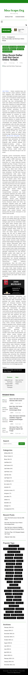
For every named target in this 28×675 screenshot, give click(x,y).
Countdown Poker (10, 560)
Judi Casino (13, 46)
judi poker (9, 572)
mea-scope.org (14, 10)
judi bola (18, 566)
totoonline (6, 502)
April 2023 (6, 652)
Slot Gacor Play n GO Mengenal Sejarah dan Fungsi (16, 428)
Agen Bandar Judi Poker (10, 548)
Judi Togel (20, 49)
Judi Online (21, 46)
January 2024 (7, 630)
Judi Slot (13, 49)
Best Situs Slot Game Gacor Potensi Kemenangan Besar (15, 408)
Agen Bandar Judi (13, 545)
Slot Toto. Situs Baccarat (17, 614)
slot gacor (6, 493)
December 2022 (8, 664)
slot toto (7, 614)
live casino (6, 484)
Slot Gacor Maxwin (9, 608)
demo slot (19, 560)
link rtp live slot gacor (13, 135)
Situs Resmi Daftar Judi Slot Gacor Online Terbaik (12, 370)
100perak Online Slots (10, 537)
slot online (6, 496)
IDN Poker (9, 566)
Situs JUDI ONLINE (18, 590)
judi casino (9, 569)
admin (5, 62)
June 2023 (6, 649)
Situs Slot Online (17, 593)
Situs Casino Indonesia (14, 587)
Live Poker (9, 578)
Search (21, 443)
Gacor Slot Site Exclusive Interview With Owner (21, 30)
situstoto (6, 487)
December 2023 (8, 633)
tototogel (6, 505)
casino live (9, 557)
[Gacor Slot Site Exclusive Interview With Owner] (15, 30)
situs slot (8, 593)
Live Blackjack (7, 481)
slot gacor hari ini (14, 605)
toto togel (20, 617)
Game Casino (10, 563)
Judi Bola (5, 46)
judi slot (18, 572)
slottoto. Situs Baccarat (10, 617)
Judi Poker (6, 49)
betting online (7, 453)
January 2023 (7, 661)
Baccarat (21, 548)
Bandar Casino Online (13, 551)
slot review (18, 611)
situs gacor (8, 590)
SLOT (9, 599)
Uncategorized (7, 51)
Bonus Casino (7, 456)
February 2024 (7, 627)
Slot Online (9, 611)
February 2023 (7, 658)
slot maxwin (19, 608)
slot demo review (8, 490)
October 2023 (7, 639)
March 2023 (7, 655)
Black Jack (19, 554)
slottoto (6, 499)
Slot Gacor (19, 602)
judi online (18, 569)
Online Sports (18, 578)
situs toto (10, 596)
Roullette (17, 581)
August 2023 (7, 643)
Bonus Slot (6, 459)
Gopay (19, 563)
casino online (18, 557)
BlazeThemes (17, 672)
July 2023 (6, 646)
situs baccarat (13, 584)
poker (10, 581)
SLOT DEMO (17, 599)
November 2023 (8, 636)
